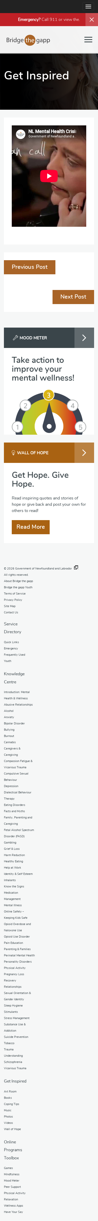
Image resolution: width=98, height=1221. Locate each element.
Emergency (11, 648)
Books (8, 1097)
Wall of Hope (12, 1129)
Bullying (9, 729)
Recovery (10, 980)
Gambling (10, 842)
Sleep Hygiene (13, 1005)
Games (8, 1168)
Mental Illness (13, 905)
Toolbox (11, 1158)
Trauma (9, 1049)
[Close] (91, 19)
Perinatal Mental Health (19, 955)
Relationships (12, 986)
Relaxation (11, 1199)
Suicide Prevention (16, 1037)
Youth (7, 661)
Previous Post (30, 267)
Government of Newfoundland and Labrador (43, 568)
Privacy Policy (13, 599)
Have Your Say (13, 1212)
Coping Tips (11, 1104)
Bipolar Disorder (14, 723)
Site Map (9, 606)
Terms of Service (15, 593)
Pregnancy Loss (14, 974)
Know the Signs (14, 886)
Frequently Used (14, 654)
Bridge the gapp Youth (18, 587)
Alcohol (9, 711)
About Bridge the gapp (18, 581)
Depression (11, 786)
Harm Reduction (14, 855)
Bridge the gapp (28, 40)
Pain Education (13, 942)
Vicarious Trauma (15, 1068)
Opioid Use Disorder (17, 936)
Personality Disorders (18, 961)
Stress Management (17, 1018)
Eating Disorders (14, 805)
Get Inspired (15, 1081)
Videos (8, 1122)
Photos (8, 1116)
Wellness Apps (13, 1205)
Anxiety (9, 717)
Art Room (10, 1091)
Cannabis (10, 742)
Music (7, 1110)
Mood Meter (11, 1180)
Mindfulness (11, 1174)
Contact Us (11, 612)
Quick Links (11, 642)
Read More (30, 527)
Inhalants (10, 880)
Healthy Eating (13, 861)
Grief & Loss (12, 848)
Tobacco (9, 1043)
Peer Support (12, 1186)
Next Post (73, 297)
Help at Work (12, 867)
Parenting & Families (17, 949)
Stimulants (11, 1011)
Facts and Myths (14, 811)
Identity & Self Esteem (18, 874)
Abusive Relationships (18, 704)
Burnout (9, 736)
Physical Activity (15, 968)
